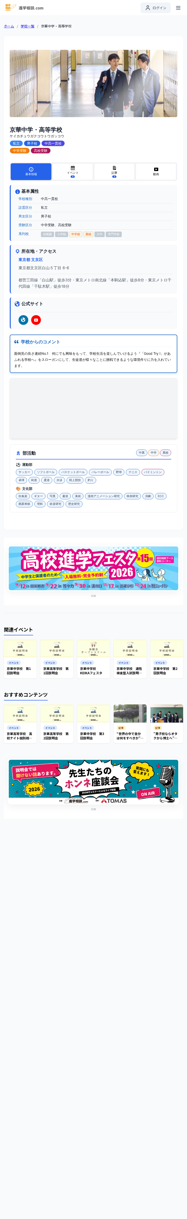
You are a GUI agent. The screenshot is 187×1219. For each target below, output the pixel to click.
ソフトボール (46, 472)
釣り (91, 480)
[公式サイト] (23, 320)
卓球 (21, 480)
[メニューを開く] (178, 8)
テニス (133, 472)
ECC (161, 496)
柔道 (47, 480)
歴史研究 (74, 504)
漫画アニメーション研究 (104, 496)
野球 (119, 472)
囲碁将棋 (24, 504)
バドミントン (153, 472)
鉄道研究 (55, 504)
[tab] (31, 171)
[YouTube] (36, 320)
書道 (65, 496)
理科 (40, 504)
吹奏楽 (23, 496)
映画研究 (132, 496)
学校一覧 (27, 26)
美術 (78, 496)
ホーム (9, 26)
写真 (53, 496)
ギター (38, 496)
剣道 (34, 480)
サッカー (24, 472)
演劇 (148, 496)
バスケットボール (73, 472)
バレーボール (100, 472)
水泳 (59, 480)
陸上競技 (75, 480)
